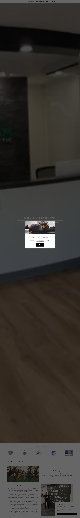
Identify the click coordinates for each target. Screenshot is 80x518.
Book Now (40, 244)
